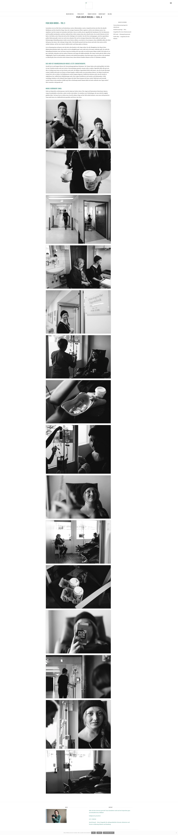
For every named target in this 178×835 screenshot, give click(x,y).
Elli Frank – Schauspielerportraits (121, 34)
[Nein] (176, 832)
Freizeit (80, 14)
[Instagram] (8, 3)
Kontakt (102, 14)
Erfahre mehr (108, 832)
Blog (110, 14)
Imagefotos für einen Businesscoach (122, 32)
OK (93, 832)
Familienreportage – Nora (119, 29)
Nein (99, 832)
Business (70, 14)
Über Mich (92, 14)
